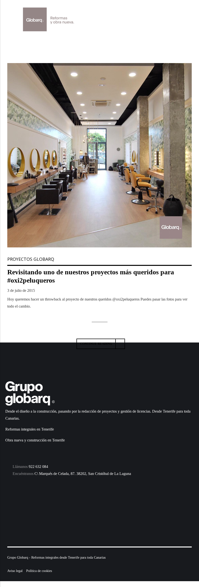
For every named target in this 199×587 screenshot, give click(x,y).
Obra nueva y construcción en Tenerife (35, 440)
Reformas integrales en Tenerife (29, 429)
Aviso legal (15, 571)
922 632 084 (38, 467)
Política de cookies (39, 571)
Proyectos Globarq (30, 259)
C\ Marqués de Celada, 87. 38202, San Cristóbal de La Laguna (82, 474)
